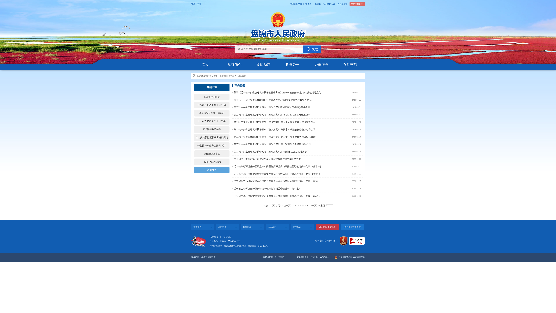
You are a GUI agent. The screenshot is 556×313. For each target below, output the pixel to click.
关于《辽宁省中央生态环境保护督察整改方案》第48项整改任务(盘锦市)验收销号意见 (277, 92)
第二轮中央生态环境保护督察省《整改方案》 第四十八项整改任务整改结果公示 (275, 129)
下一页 (313, 205)
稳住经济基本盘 (212, 153)
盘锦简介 (235, 65)
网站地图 (227, 237)
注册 (199, 4)
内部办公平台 (296, 4)
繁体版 (318, 4)
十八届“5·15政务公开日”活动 (211, 121)
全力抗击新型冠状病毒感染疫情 (212, 137)
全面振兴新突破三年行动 (212, 113)
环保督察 (242, 76)
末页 (322, 205)
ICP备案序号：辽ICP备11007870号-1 (313, 257)
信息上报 (343, 4)
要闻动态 (263, 65)
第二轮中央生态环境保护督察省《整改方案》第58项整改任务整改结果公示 (272, 114)
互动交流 (350, 65)
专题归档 (232, 76)
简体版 (308, 4)
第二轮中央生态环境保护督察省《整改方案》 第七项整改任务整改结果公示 (272, 144)
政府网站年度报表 (327, 227)
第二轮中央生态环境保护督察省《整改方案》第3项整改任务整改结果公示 (271, 151)
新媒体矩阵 (330, 241)
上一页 (287, 205)
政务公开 (292, 65)
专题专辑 (223, 76)
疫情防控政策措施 (212, 129)
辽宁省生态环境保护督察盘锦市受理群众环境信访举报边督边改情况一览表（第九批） (278, 181)
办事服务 (321, 65)
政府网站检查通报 (352, 227)
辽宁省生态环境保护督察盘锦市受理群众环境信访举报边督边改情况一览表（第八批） (278, 196)
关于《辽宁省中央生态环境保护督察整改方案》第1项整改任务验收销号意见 (272, 100)
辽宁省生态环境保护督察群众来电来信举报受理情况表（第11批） (267, 188)
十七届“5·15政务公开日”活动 (211, 145)
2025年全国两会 (212, 97)
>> (318, 205)
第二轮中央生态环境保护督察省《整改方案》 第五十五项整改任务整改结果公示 (275, 122)
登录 (193, 4)
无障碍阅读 (330, 4)
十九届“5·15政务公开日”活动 (211, 105)
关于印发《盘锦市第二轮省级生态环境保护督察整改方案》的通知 (267, 159)
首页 (205, 65)
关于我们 (214, 237)
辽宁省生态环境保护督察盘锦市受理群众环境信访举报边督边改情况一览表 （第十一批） (279, 166)
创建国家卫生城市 (212, 162)
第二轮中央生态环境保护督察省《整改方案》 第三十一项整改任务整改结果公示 (275, 137)
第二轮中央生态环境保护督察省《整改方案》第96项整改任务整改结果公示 (272, 107)
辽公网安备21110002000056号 (351, 257)
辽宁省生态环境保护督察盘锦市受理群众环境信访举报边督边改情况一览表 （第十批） (278, 174)
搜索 (315, 49)
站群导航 (319, 241)
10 (308, 205)
